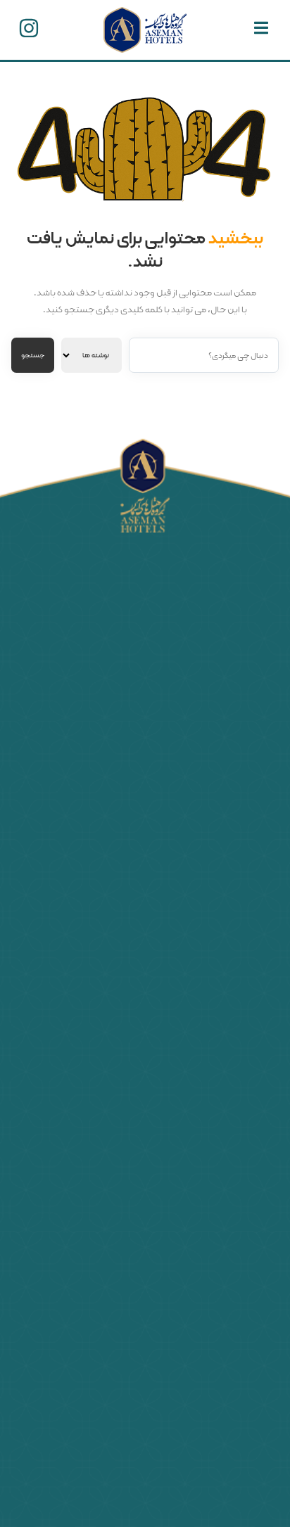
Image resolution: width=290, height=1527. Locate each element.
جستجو (32, 355)
